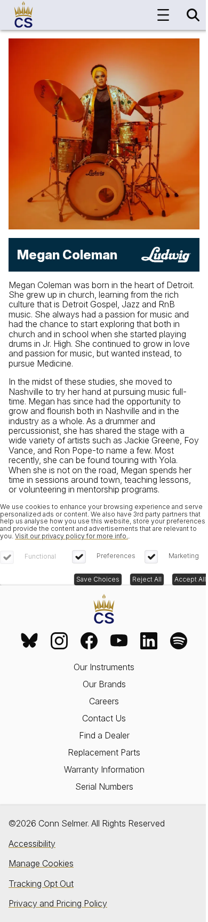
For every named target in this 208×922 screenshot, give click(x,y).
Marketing (184, 556)
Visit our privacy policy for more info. (71, 536)
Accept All (190, 579)
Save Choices (97, 579)
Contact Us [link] (104, 718)
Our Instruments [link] (104, 667)
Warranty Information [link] (104, 769)
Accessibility (32, 843)
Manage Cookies (41, 863)
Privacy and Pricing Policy (58, 903)
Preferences (116, 556)
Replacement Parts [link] (104, 752)
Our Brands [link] (104, 684)
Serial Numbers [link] (104, 786)
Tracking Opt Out (41, 883)
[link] (29, 640)
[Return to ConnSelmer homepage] (23, 15)
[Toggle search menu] (193, 15)
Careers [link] (104, 701)
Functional (40, 556)
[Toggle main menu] (163, 15)
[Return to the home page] (104, 609)
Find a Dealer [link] (104, 735)
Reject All (147, 579)
